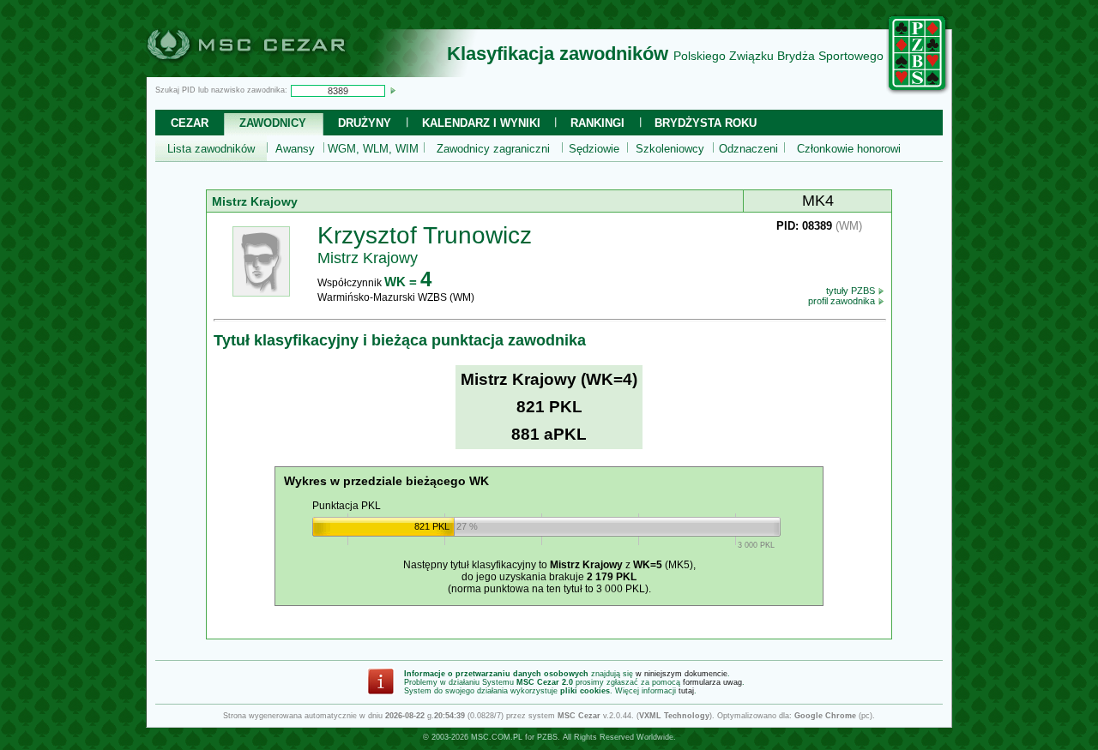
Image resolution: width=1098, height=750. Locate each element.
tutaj (686, 691)
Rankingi (597, 123)
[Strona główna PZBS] (918, 92)
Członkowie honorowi (849, 148)
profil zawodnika (843, 301)
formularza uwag (712, 682)
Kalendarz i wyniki (481, 123)
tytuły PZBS (852, 290)
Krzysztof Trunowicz (424, 235)
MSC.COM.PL (496, 737)
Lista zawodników (211, 148)
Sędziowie (594, 148)
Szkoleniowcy (670, 148)
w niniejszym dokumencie (681, 673)
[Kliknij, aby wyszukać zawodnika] (392, 90)
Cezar (189, 123)
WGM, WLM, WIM (373, 148)
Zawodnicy (272, 123)
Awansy (295, 148)
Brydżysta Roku (706, 123)
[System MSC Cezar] (274, 72)
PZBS (547, 737)
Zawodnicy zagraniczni (493, 148)
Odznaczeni (748, 148)
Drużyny (364, 123)
